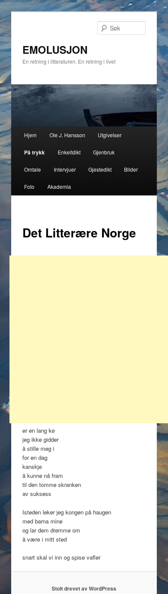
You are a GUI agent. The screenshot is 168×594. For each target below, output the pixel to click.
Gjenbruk (104, 152)
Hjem (30, 134)
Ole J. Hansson (67, 134)
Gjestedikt (100, 169)
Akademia (59, 186)
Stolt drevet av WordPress (84, 588)
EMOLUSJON (54, 49)
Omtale (32, 169)
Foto (29, 186)
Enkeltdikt (69, 152)
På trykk (34, 152)
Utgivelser (109, 134)
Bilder (131, 169)
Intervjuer (65, 169)
